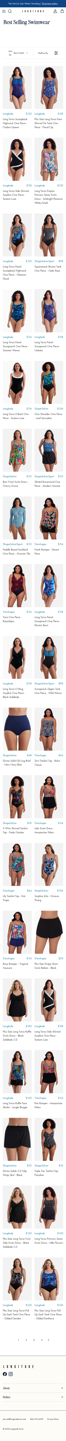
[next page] (48, 1339)
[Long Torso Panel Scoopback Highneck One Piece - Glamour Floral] (17, 234)
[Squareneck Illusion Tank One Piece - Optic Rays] (48, 234)
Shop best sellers (50, 3)
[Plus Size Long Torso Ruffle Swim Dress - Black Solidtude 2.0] (17, 999)
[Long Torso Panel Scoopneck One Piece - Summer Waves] (17, 310)
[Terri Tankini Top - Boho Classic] (48, 729)
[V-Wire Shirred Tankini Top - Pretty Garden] (17, 796)
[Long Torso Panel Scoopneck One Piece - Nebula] (48, 310)
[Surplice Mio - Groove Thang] (48, 864)
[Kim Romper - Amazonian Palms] (48, 1071)
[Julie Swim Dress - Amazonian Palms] (48, 796)
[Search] (11, 11)
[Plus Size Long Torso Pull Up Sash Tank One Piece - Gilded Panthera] (48, 1278)
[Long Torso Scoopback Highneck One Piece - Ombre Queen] (17, 87)
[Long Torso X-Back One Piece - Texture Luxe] (17, 382)
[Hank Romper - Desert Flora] (48, 517)
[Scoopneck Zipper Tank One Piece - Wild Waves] (48, 657)
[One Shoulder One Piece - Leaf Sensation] (48, 382)
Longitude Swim (16, 1429)
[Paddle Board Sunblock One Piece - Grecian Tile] (17, 517)
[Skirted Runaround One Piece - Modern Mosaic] (48, 450)
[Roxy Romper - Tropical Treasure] (17, 932)
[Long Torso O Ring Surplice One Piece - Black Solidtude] (17, 657)
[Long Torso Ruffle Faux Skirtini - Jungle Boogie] (17, 1071)
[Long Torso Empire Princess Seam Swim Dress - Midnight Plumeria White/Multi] (48, 159)
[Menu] (4, 11)
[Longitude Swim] (33, 11)
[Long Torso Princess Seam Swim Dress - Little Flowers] (48, 1207)
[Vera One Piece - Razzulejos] (17, 585)
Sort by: (16, 53)
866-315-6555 (36, 1419)
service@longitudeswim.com (14, 1419)
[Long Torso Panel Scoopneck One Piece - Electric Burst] (48, 585)
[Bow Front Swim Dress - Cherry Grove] (17, 450)
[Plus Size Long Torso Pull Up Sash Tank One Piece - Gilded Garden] (17, 1278)
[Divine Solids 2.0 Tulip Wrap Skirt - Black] (17, 1139)
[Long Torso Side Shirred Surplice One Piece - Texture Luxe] (17, 159)
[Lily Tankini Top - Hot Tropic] (17, 864)
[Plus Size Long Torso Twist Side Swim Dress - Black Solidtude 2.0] (17, 1207)
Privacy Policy (53, 1419)
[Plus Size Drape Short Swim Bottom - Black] (48, 932)
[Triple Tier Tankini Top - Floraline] (48, 1139)
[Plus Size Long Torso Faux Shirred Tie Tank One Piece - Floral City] (48, 87)
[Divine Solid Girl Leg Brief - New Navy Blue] (17, 729)
